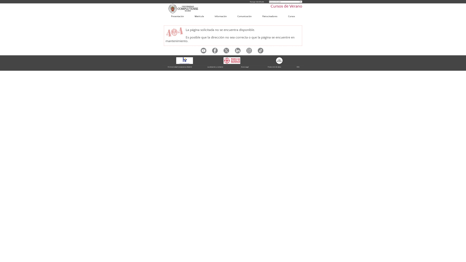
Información (221, 16)
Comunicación (244, 16)
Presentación (177, 16)
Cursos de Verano (286, 6)
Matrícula (199, 16)
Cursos (291, 16)
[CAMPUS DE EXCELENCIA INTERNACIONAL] (232, 60)
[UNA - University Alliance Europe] (279, 60)
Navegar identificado (257, 2)
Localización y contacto (215, 67)
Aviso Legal (245, 67)
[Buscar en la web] (300, 2)
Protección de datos (274, 67)
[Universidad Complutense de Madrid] (183, 8)
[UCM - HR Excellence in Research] (184, 60)
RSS (298, 67)
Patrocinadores (269, 16)
